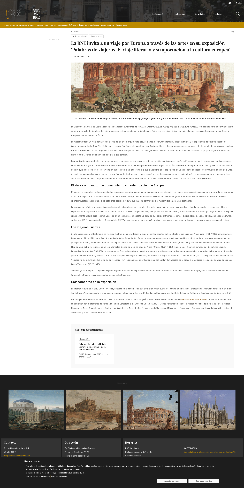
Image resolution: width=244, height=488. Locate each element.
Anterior (5, 411)
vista (94, 349)
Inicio (6, 25)
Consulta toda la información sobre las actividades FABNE (209, 452)
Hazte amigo (179, 14)
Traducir (239, 3)
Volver (76, 31)
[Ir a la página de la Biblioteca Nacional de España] (36, 18)
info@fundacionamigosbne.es (17, 456)
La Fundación (158, 14)
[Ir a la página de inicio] (13, 18)
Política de (58, 477)
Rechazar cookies (204, 481)
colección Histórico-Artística (194, 299)
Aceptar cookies (171, 481)
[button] (36, 410)
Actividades (200, 14)
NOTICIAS (54, 39)
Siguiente (239, 411)
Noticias (218, 14)
